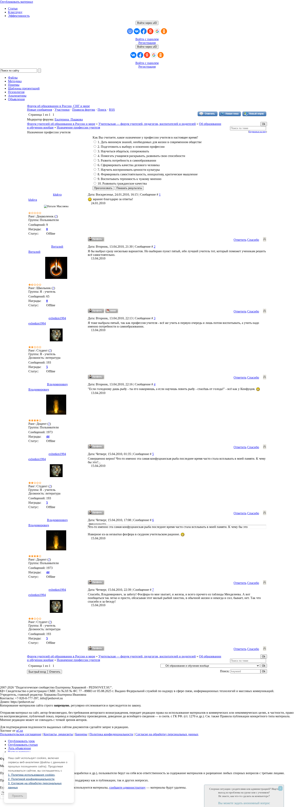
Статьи (13, 8)
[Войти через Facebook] (144, 31)
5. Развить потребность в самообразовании (127, 160)
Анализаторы (17, 95)
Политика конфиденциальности (111, 734)
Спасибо (253, 239)
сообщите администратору (127, 787)
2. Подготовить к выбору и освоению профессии (131, 146)
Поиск (102, 109)
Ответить (240, 239)
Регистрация (147, 42)
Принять (17, 795)
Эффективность (19, 15)
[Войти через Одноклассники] (164, 31)
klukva (57, 194)
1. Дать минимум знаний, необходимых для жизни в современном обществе (150, 142)
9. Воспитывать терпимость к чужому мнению (129, 179)
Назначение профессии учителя (78, 127)
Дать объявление (19, 748)
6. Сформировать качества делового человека (129, 165)
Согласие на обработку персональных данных (166, 734)
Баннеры (81, 734)
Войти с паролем (147, 39)
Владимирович (57, 384)
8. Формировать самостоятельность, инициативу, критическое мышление (148, 174)
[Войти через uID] (130, 31)
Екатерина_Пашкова (69, 119)
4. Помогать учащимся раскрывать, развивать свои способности (141, 156)
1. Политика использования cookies (31, 774)
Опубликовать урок (21, 741)
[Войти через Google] (157, 31)
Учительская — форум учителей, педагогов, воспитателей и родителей (147, 124)
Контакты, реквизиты (58, 734)
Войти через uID (147, 22)
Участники (62, 109)
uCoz (19, 730)
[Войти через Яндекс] (150, 31)
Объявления (16, 99)
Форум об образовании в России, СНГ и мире (58, 106)
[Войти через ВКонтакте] (137, 31)
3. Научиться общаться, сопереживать (123, 151)
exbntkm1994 (57, 318)
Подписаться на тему (257, 132)
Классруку (15, 12)
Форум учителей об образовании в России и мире (61, 124)
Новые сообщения (39, 109)
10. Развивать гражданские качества (122, 183)
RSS (112, 109)
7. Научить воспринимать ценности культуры (129, 169)
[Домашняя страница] (111, 311)
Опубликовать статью (23, 744)
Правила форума (83, 109)
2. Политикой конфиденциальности (31, 779)
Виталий (57, 246)
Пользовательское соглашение (20, 734)
